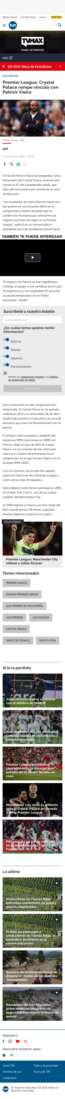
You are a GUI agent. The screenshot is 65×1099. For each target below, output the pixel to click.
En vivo (57, 17)
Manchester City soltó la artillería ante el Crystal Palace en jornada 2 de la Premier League (32, 808)
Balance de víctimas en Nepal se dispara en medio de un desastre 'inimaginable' (31, 976)
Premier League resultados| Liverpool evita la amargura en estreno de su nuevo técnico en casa (30, 770)
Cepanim (43, 17)
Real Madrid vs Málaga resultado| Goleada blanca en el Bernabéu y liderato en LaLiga (32, 735)
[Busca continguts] (59, 25)
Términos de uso (12, 1071)
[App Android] (12, 1055)
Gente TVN (9, 1065)
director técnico (18, 640)
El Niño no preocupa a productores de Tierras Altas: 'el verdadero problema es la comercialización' (30, 937)
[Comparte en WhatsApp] (18, 164)
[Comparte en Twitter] (11, 164)
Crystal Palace (16, 629)
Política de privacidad (46, 1065)
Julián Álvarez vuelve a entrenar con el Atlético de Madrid (31, 701)
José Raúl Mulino (28, 17)
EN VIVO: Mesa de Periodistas (29, 66)
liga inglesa (40, 617)
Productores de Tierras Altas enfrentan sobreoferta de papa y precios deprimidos (31, 903)
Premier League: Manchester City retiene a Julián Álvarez (32, 561)
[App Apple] (5, 1055)
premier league (16, 583)
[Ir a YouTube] (18, 1041)
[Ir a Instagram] (10, 1041)
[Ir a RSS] (26, 1041)
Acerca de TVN (42, 1071)
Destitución (47, 640)
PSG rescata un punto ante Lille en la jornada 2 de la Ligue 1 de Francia (31, 845)
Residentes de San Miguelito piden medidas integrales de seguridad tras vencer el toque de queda (32, 1010)
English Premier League (22, 594)
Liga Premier (14, 617)
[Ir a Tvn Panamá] (31, 25)
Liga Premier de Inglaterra (24, 606)
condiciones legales (32, 376)
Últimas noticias (10, 17)
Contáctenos (10, 1077)
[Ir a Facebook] (4, 1041)
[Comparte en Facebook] (4, 164)
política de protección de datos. (33, 378)
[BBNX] (5, 1089)
